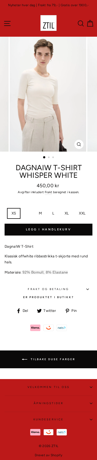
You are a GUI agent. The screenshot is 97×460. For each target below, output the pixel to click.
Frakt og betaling (48, 289)
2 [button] (49, 157)
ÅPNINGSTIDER (49, 403)
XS (14, 213)
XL (67, 213)
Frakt (48, 192)
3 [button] (53, 157)
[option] (48, 5)
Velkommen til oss (48, 387)
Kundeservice (48, 419)
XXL (82, 213)
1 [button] (44, 157)
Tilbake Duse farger (52, 359)
